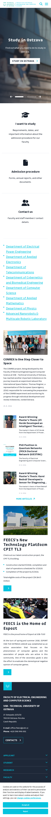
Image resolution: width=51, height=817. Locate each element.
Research (8, 770)
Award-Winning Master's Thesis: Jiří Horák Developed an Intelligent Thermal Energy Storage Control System (33, 424)
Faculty (7, 777)
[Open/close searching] (41, 4)
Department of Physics (21, 308)
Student (8, 762)
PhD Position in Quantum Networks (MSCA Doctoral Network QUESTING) (30, 449)
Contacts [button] (11, 740)
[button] (7, 588)
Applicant (9, 755)
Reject (25, 811)
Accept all (25, 805)
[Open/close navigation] (46, 4)
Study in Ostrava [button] (23, 60)
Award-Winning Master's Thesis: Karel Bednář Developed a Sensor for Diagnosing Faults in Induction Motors (32, 481)
